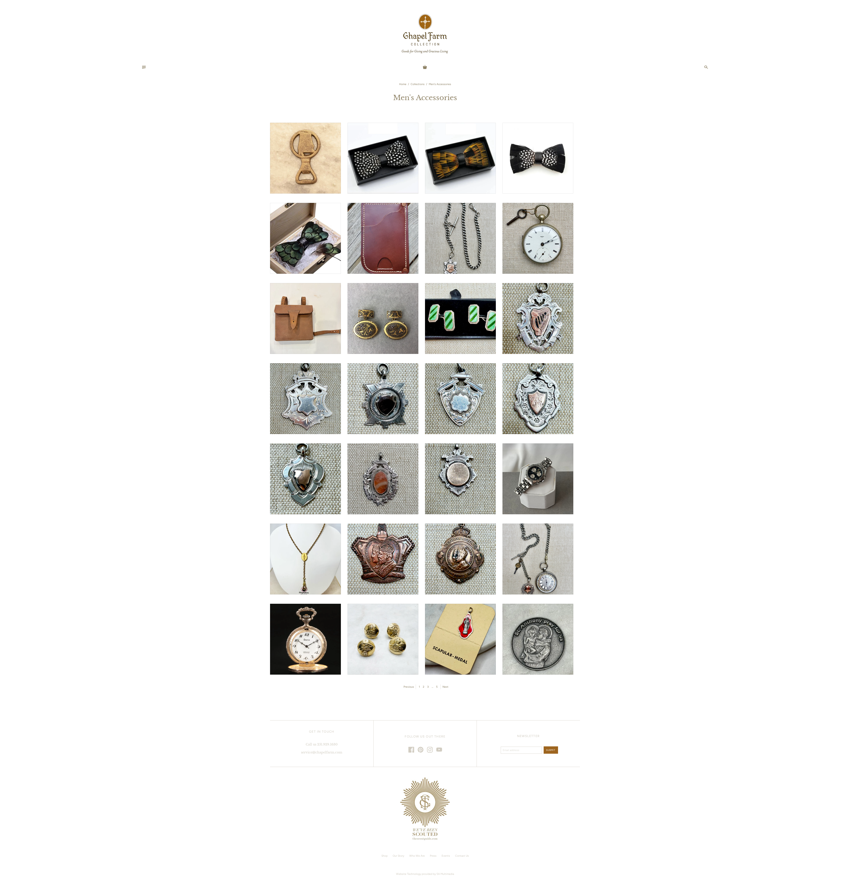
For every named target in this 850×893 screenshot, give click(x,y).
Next (445, 686)
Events (446, 855)
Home (402, 84)
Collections (418, 84)
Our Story (398, 855)
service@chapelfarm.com (321, 752)
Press (433, 855)
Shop (384, 855)
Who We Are (417, 855)
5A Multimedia (445, 874)
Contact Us (462, 855)
